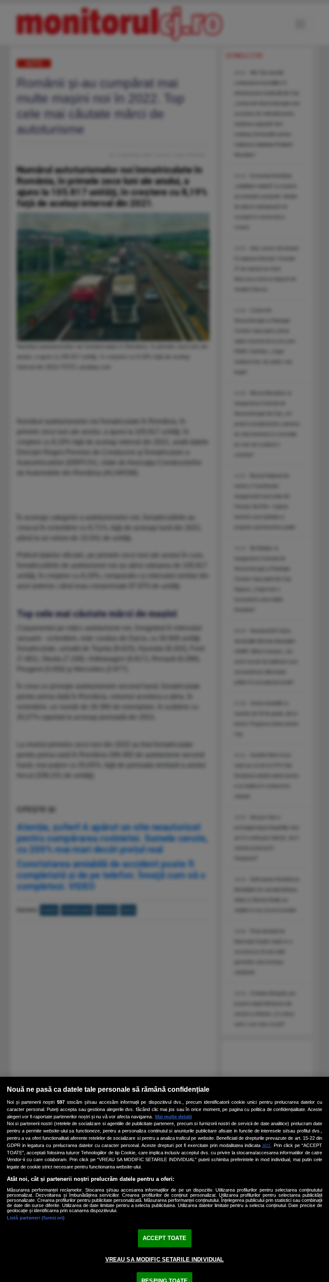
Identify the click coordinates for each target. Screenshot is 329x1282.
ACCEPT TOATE (164, 1238)
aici (266, 1145)
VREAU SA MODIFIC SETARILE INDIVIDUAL (164, 1259)
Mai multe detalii (173, 1116)
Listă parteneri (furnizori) (36, 1217)
